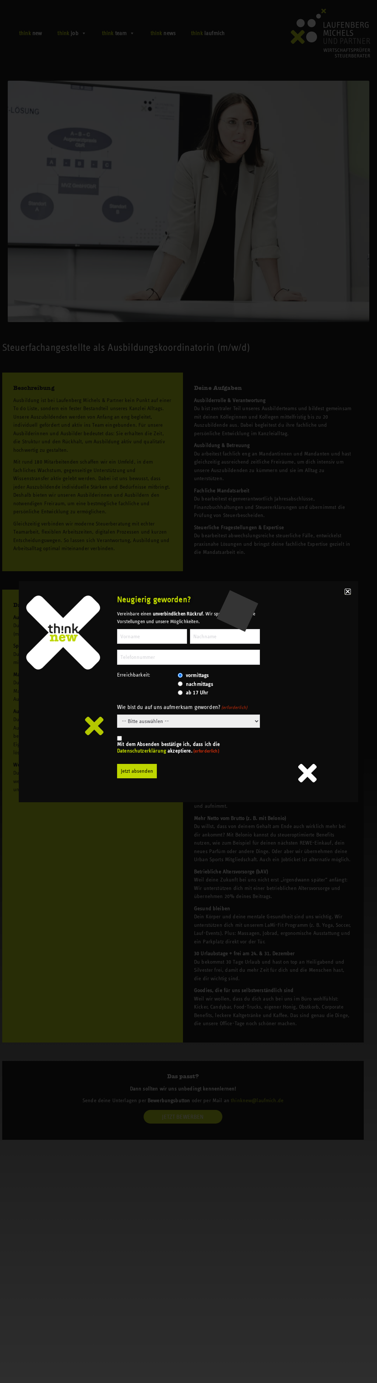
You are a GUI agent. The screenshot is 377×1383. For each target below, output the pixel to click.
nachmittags (199, 684)
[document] (188, 691)
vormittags (197, 675)
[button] (348, 592)
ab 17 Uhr (197, 692)
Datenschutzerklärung (141, 751)
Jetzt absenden (137, 771)
